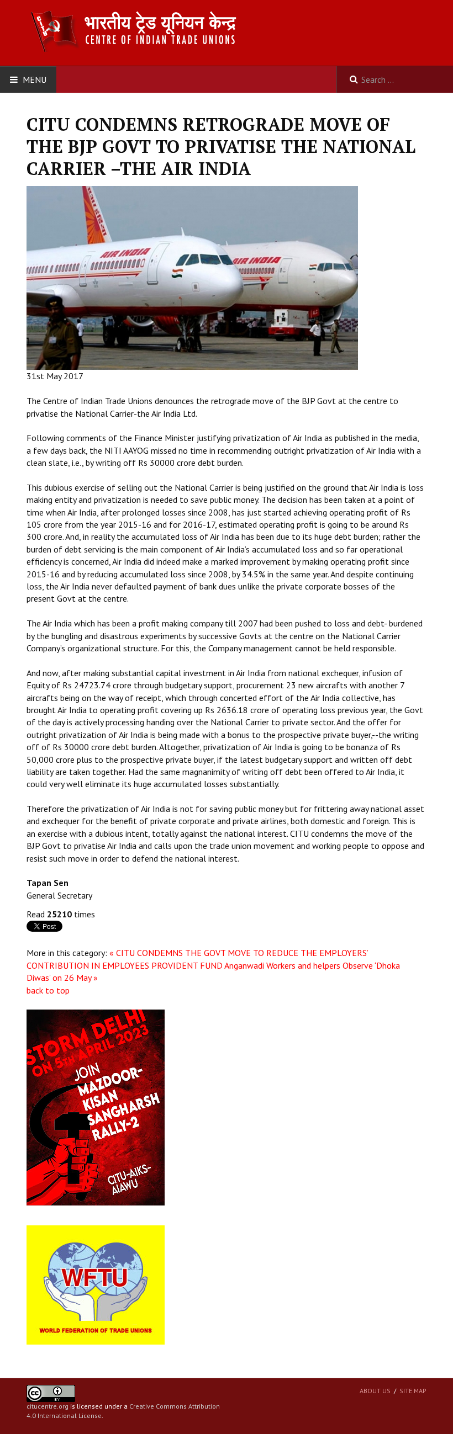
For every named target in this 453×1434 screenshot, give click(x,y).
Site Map (412, 1391)
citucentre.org (48, 1406)
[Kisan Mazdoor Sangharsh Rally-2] (96, 1107)
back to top (48, 990)
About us (375, 1391)
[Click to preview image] (192, 277)
